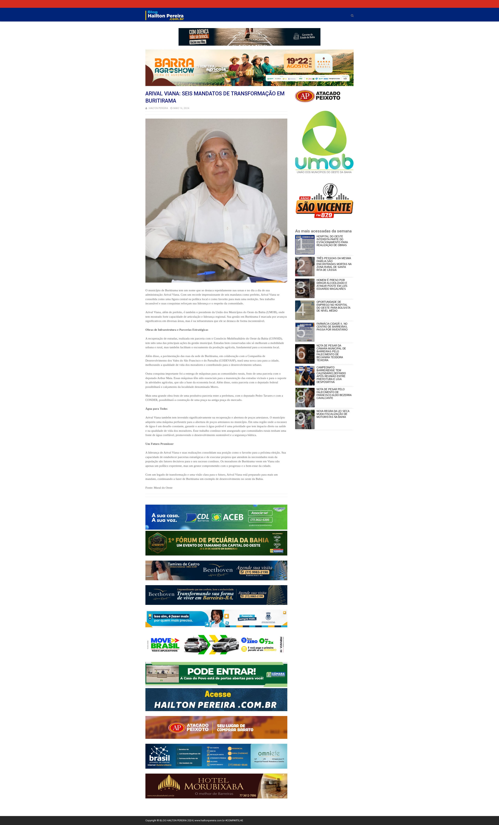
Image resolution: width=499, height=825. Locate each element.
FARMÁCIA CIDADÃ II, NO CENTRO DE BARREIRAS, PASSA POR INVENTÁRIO (332, 326)
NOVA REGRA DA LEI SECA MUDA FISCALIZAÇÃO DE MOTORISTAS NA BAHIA (333, 414)
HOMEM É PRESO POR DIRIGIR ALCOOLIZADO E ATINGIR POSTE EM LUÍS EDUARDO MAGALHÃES (332, 284)
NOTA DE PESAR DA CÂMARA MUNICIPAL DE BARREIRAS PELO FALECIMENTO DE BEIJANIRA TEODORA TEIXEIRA (331, 353)
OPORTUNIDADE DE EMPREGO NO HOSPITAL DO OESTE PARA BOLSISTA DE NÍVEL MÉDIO (333, 306)
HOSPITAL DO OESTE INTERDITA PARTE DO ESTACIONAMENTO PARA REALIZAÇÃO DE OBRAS (332, 241)
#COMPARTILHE (234, 820)
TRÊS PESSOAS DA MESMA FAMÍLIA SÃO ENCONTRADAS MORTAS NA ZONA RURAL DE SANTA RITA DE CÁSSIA (334, 264)
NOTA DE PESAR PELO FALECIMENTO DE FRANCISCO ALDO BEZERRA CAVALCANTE (334, 394)
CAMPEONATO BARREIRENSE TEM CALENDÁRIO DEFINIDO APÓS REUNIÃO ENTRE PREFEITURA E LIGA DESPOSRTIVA (331, 375)
